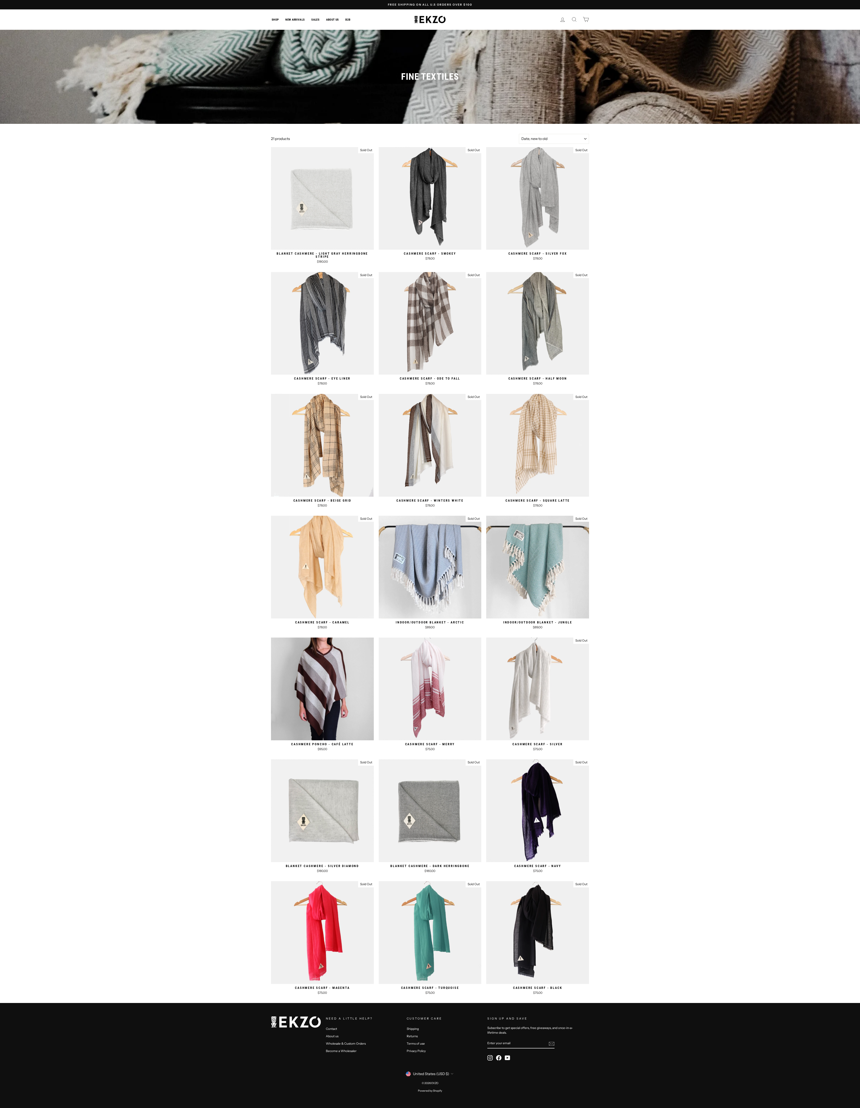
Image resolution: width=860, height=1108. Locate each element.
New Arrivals (295, 19)
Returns (412, 1036)
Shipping (413, 1029)
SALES (315, 19)
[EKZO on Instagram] (490, 1058)
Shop (275, 19)
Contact (331, 1029)
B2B (347, 19)
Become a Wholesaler (341, 1051)
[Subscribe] (552, 1043)
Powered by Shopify (430, 1090)
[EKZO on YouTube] (507, 1058)
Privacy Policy (416, 1051)
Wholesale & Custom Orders (346, 1043)
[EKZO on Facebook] (498, 1058)
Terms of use (416, 1043)
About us (332, 19)
